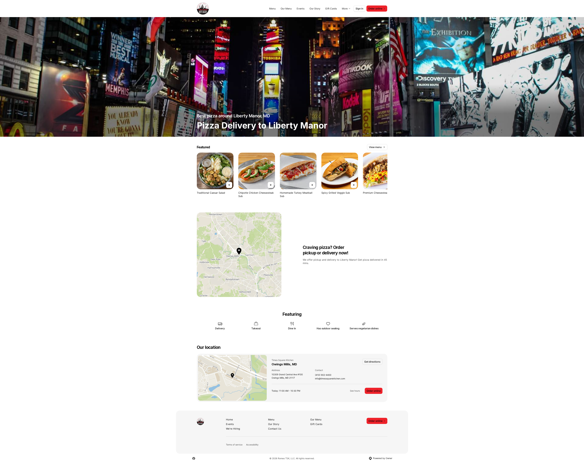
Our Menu (286, 8)
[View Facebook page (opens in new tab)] (194, 458)
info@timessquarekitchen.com (330, 378)
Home (229, 419)
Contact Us (274, 428)
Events (301, 8)
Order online (374, 390)
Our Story (314, 8)
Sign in (359, 8)
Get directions (372, 361)
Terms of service (234, 444)
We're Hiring (233, 428)
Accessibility (252, 444)
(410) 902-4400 (323, 375)
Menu (272, 8)
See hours (355, 390)
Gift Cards (331, 8)
